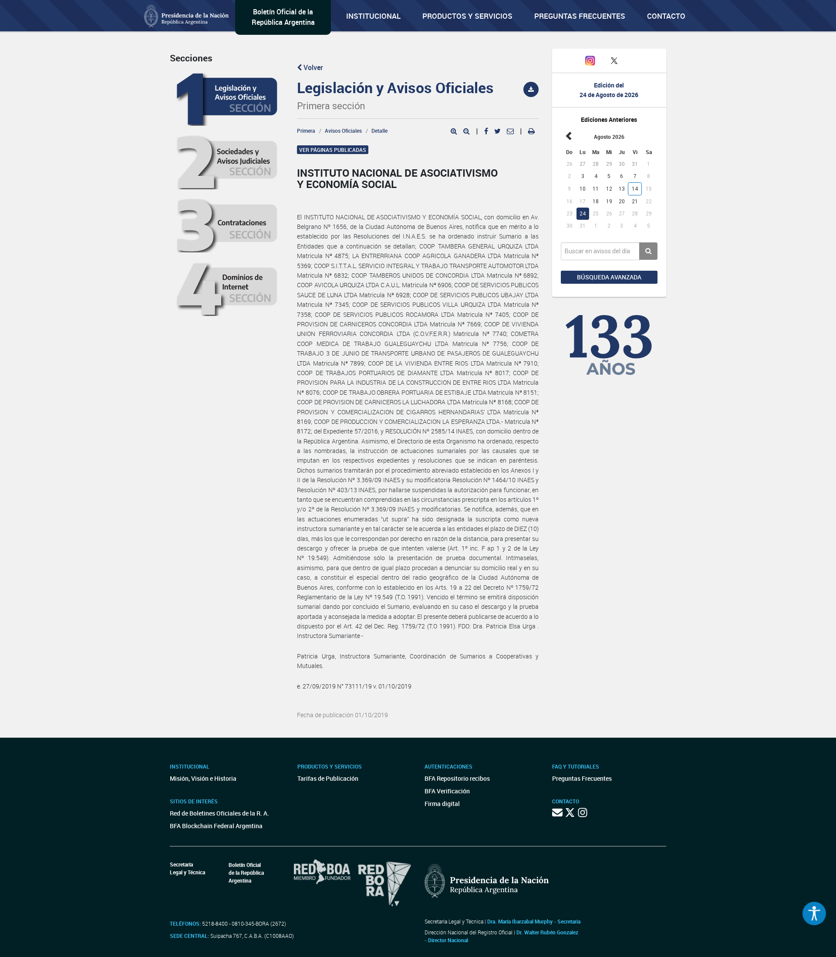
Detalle (379, 130)
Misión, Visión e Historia (203, 778)
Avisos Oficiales (343, 130)
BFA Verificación (447, 791)
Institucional (373, 16)
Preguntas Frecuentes (579, 16)
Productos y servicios (467, 16)
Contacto (666, 16)
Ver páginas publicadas (332, 149)
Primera (306, 130)
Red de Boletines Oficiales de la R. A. (219, 813)
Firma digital (442, 803)
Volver (312, 67)
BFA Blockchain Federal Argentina (216, 826)
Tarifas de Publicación (327, 778)
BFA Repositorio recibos (457, 778)
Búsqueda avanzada (609, 277)
